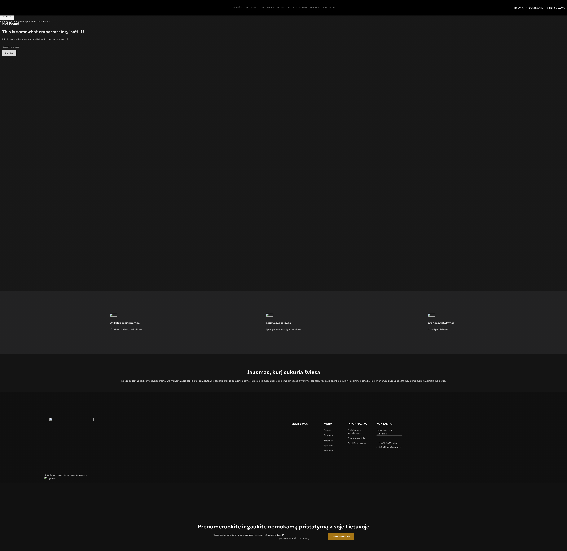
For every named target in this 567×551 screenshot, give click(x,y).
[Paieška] (508, 8)
